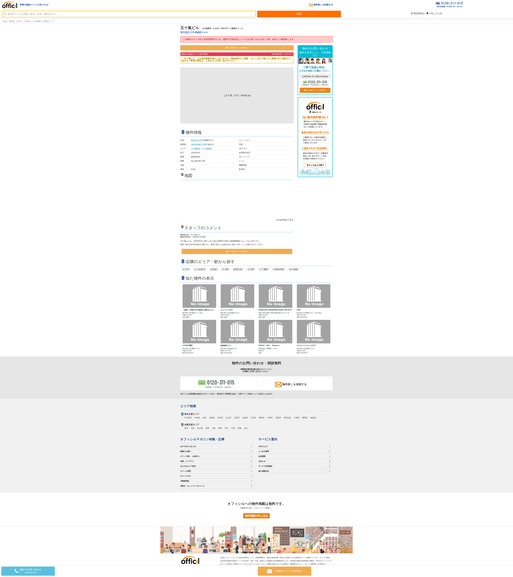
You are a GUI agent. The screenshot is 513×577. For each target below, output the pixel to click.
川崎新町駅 (278, 269)
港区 (205, 418)
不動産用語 (184, 481)
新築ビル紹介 (185, 451)
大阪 (193, 428)
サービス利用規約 (265, 466)
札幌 (239, 428)
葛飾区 (313, 418)
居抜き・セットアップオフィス (192, 486)
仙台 (246, 428)
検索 (299, 14)
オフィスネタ (185, 476)
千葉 (233, 428)
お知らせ (262, 461)
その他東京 (195, 148)
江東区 (297, 418)
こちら (208, 60)
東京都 (194, 140)
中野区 (270, 418)
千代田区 (188, 418)
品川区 (228, 418)
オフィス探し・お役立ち (189, 456)
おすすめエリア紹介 (188, 466)
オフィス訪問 (185, 471)
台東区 (245, 418)
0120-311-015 (317, 82)
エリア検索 (188, 406)
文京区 (253, 418)
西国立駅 (238, 269)
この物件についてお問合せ (238, 48)
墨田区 (305, 418)
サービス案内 (268, 439)
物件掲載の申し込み (256, 515)
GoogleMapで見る (285, 220)
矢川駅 (225, 269)
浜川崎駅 (293, 269)
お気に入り (435, 13)
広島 (214, 428)
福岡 (207, 428)
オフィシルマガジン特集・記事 (202, 439)
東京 (186, 428)
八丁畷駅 (263, 269)
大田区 (237, 418)
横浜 (220, 428)
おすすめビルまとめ (188, 446)
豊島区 (262, 418)
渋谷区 (220, 418)
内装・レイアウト (187, 461)
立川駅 (204, 144)
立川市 (200, 140)
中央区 (197, 418)
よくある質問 (264, 451)
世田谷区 (287, 418)
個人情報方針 (264, 471)
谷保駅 (213, 269)
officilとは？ (263, 446)
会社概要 (262, 456)
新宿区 (212, 418)
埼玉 (226, 428)
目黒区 (278, 418)
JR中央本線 (196, 144)
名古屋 (200, 428)
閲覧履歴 (418, 13)
